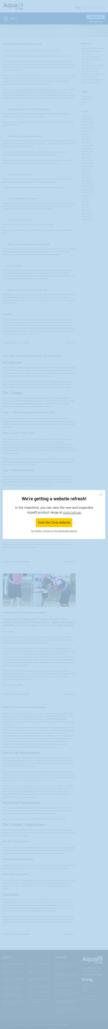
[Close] (100, 494)
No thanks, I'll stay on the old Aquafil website (54, 530)
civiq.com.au (72, 512)
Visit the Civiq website (54, 523)
